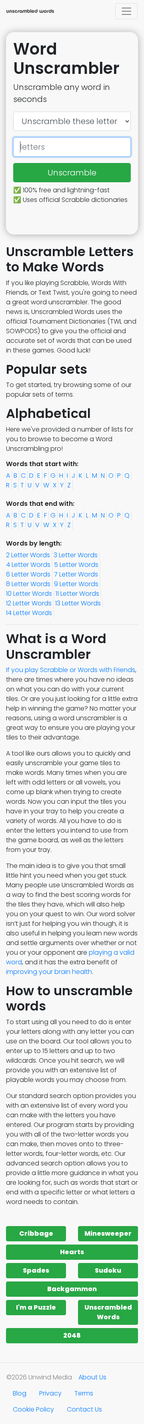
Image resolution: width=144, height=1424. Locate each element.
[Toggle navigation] (126, 11)
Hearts (72, 1252)
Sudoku (108, 1270)
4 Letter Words (28, 564)
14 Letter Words (29, 612)
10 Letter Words (29, 593)
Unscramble (72, 172)
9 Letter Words (76, 584)
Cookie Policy (33, 1409)
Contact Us (84, 1409)
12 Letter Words (29, 603)
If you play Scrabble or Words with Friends (70, 669)
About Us (92, 1377)
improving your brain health (49, 971)
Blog (19, 1393)
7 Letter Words (76, 574)
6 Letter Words (28, 574)
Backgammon (72, 1289)
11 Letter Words (77, 593)
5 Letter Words (76, 564)
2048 (72, 1335)
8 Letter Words (28, 584)
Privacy (50, 1393)
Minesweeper (108, 1233)
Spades (36, 1270)
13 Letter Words (78, 603)
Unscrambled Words (108, 1312)
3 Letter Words (76, 555)
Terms (83, 1393)
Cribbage (36, 1233)
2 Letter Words (28, 555)
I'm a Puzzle (36, 1307)
